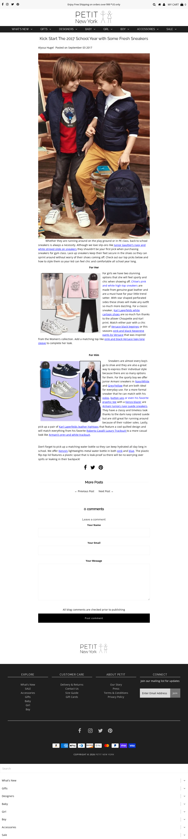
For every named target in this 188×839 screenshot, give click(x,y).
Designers (66, 29)
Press (116, 688)
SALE (28, 688)
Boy (123, 29)
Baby (88, 29)
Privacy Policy (116, 697)
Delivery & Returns (71, 684)
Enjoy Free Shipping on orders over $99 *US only (94, 4)
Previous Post (86, 491)
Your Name (94, 525)
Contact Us (72, 688)
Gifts (44, 29)
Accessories (146, 29)
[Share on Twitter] (92, 468)
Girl (106, 29)
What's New (20, 29)
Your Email (94, 542)
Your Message (94, 560)
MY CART (177, 4)
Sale (170, 29)
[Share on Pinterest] (101, 468)
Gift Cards (72, 697)
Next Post (104, 491)
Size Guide (71, 693)
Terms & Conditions (116, 693)
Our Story (116, 684)
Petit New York (105, 754)
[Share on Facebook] (85, 468)
